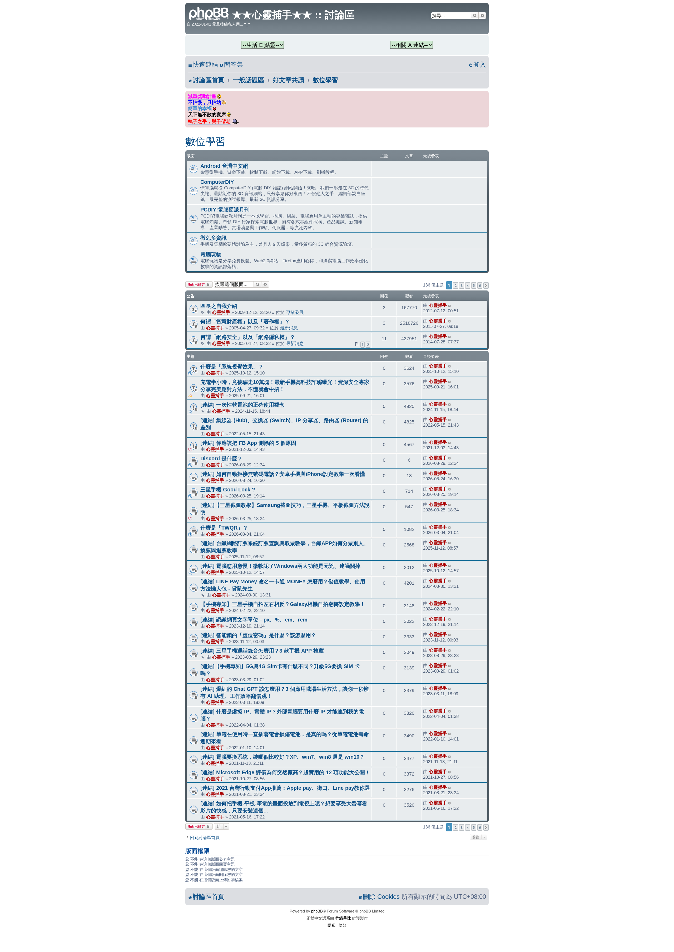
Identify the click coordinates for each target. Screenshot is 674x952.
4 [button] (468, 285)
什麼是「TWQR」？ (224, 528)
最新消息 (289, 327)
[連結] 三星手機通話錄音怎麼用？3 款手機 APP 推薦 (262, 651)
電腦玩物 (210, 254)
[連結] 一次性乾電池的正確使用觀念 (242, 405)
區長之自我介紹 (218, 306)
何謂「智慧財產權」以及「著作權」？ (245, 321)
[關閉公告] (485, 94)
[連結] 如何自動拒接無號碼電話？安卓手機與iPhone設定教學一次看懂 (282, 474)
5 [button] (474, 285)
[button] (486, 285)
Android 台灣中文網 (224, 166)
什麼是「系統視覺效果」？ (232, 366)
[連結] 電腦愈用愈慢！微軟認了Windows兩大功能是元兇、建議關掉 (280, 566)
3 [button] (462, 285)
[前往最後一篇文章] (450, 305)
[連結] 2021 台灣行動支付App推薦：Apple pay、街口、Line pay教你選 (285, 788)
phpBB (317, 911)
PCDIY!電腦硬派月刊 (225, 210)
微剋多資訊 (213, 238)
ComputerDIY (217, 182)
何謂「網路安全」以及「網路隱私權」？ (247, 337)
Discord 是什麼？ (221, 458)
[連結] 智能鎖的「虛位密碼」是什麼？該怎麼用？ (258, 635)
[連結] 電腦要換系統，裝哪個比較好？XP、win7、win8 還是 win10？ (282, 757)
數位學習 (205, 141)
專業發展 (295, 312)
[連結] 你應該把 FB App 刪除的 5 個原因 (248, 443)
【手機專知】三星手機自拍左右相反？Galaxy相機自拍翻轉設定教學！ (282, 604)
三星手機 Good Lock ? (227, 489)
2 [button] (456, 285)
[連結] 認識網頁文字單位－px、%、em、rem (254, 620)
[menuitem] (231, 65)
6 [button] (480, 285)
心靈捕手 (221, 312)
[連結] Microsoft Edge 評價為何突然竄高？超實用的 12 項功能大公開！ (285, 772)
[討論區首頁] (209, 13)
